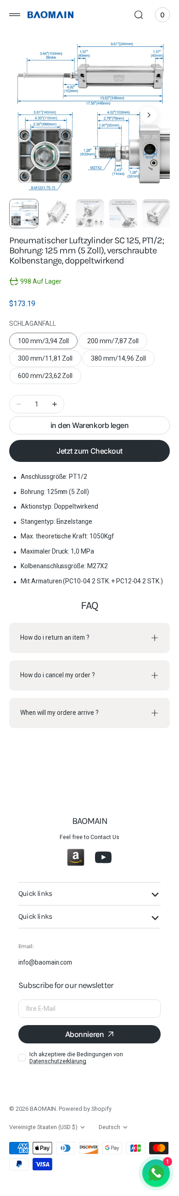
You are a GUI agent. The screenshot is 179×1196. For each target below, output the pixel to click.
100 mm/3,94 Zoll (48, 343)
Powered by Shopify (85, 1108)
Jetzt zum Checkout (89, 450)
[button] (14, 14)
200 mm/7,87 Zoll (117, 343)
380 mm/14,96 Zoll (122, 361)
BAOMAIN (43, 1108)
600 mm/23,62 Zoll (49, 378)
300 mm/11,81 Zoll (49, 361)
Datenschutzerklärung (57, 1061)
